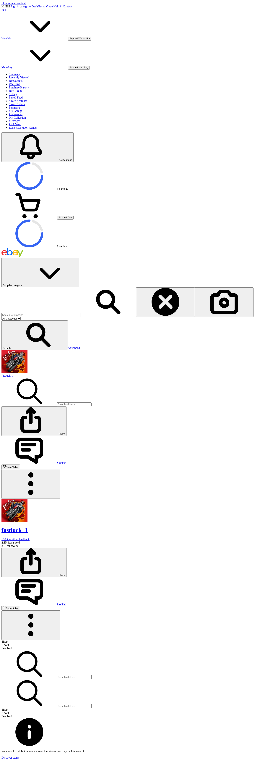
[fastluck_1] (14, 372)
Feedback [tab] (7, 648)
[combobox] (40, 315)
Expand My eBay (79, 67)
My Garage (15, 110)
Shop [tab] (4, 641)
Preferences (15, 114)
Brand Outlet (45, 6)
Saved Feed (16, 97)
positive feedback (15, 539)
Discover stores (10, 757)
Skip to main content (13, 3)
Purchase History (19, 87)
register (27, 6)
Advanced (74, 347)
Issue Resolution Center (23, 127)
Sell (3, 9)
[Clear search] (165, 302)
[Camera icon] (224, 302)
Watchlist (14, 84)
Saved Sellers (17, 104)
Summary (14, 74)
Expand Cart (65, 217)
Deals (35, 6)
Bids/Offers (15, 80)
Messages (14, 120)
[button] (34, 335)
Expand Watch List (79, 38)
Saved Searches (18, 100)
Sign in (15, 6)
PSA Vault (15, 124)
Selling (13, 94)
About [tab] (5, 644)
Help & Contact (62, 6)
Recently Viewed (19, 77)
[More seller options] (30, 484)
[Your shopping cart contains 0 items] (29, 217)
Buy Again (15, 90)
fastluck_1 (7, 375)
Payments (14, 107)
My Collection (17, 117)
